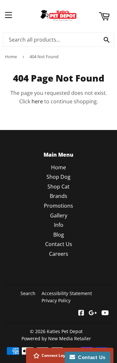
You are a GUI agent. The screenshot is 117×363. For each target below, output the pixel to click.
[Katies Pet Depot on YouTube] (105, 313)
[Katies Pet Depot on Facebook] (81, 313)
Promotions (58, 205)
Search (27, 293)
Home (11, 56)
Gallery (58, 215)
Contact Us (58, 244)
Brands (58, 196)
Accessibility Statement (67, 293)
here (37, 101)
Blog (58, 234)
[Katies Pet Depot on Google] (93, 313)
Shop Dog (58, 176)
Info (58, 224)
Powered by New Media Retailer (56, 338)
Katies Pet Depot (65, 331)
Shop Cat (58, 186)
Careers (58, 253)
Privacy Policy (56, 300)
